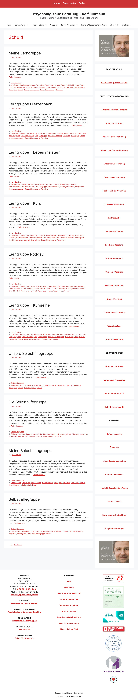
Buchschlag (34, 235)
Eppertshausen (50, 85)
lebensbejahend (26, 87)
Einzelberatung (37, 25)
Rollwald (12, 291)
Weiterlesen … (15, 77)
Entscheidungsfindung (114, 164)
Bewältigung (24, 85)
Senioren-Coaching (114, 272)
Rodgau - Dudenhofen (76, 288)
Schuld (20, 90)
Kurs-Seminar (16, 83)
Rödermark (69, 337)
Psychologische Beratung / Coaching (24, 612)
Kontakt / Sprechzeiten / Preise (94, 25)
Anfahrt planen (114, 501)
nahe (75, 87)
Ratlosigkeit (13, 90)
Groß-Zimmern (62, 85)
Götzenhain (70, 235)
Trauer (42, 90)
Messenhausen (27, 337)
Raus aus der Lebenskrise (27, 436)
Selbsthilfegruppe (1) (114, 393)
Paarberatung (19, 25)
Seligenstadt (79, 187)
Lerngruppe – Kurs (25, 203)
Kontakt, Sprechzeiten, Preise (114, 488)
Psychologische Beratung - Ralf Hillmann (69, 14)
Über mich (114, 25)
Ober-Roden (42, 337)
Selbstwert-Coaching (114, 285)
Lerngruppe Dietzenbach (30, 104)
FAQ (69, 581)
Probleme (81, 87)
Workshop (59, 90)
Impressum (78, 693)
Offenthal (63, 238)
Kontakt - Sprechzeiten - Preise (69, 3)
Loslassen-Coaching (114, 204)
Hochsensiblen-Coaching (114, 191)
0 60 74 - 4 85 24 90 (26, 589)
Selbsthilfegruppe (17, 383)
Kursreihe (16, 87)
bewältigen (15, 85)
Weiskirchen (57, 291)
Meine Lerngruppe (25, 53)
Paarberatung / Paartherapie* (24, 603)
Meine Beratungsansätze (114, 461)
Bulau (31, 334)
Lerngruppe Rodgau (26, 254)
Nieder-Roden (45, 288)
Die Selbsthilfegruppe (27, 402)
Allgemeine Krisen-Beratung (114, 110)
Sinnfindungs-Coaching (114, 312)
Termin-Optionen (68, 25)
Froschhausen (54, 184)
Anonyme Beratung (114, 123)
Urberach (37, 339)
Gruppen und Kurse (114, 366)
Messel (62, 434)
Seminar (26, 90)
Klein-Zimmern (73, 85)
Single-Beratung (114, 299)
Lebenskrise (64, 385)
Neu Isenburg (57, 136)
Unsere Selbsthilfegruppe (31, 353)
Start (8, 25)
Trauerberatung (114, 326)
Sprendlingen (35, 240)
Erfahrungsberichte (69, 599)
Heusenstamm (63, 133)
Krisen (82, 85)
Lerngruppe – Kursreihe (29, 305)
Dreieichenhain (51, 235)
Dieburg (32, 85)
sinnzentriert (34, 90)
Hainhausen (42, 286)
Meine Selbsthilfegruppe (30, 450)
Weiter (18, 545)
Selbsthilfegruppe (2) (114, 407)
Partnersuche (114, 218)
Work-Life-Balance (114, 339)
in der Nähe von (37, 385)
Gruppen (53, 25)
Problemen (83, 434)
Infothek (125, 25)
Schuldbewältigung (114, 258)
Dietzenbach (34, 133)
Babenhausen (16, 184)
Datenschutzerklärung (63, 693)
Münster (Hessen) (66, 87)
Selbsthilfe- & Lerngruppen (24, 621)
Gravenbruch (53, 133)
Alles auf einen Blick (114, 474)
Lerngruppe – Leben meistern (34, 152)
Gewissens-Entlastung (114, 177)
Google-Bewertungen (114, 528)
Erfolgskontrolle (114, 434)
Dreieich (42, 235)
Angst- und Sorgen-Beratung (114, 150)
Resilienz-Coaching (114, 245)
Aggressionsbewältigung (114, 137)
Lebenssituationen (39, 87)
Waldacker (45, 339)
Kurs (10, 87)
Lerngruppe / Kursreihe (114, 380)
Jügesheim (52, 286)
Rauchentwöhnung (114, 231)
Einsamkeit (40, 85)
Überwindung (50, 90)
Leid (48, 87)
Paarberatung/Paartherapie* (114, 83)
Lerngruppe (55, 87)
